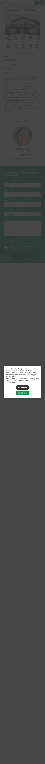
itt (15, 383)
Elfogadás (22, 393)
